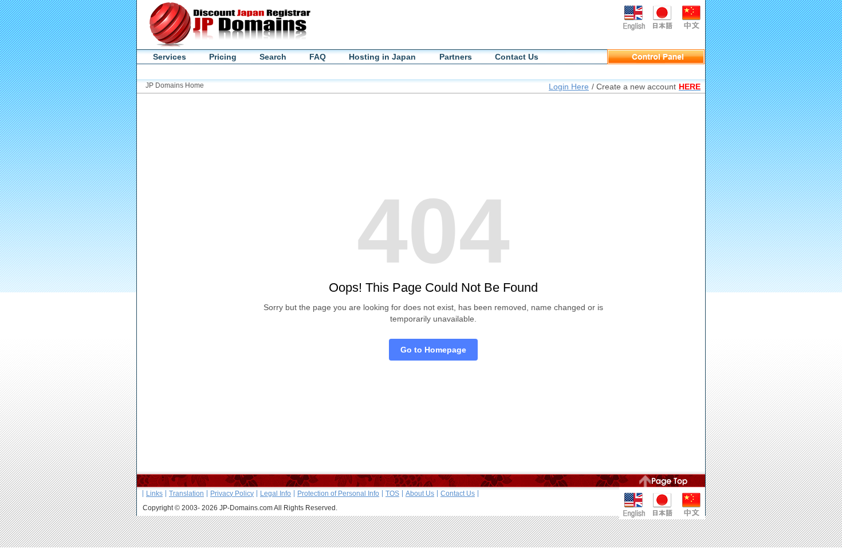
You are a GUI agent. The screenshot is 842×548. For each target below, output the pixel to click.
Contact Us (516, 56)
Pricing (223, 56)
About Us (420, 494)
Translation (186, 494)
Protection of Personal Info (338, 494)
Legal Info (275, 494)
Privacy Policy (232, 494)
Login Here (569, 86)
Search (272, 56)
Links (154, 494)
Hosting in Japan (382, 56)
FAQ (317, 56)
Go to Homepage (433, 349)
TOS (392, 494)
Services (169, 56)
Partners (455, 56)
